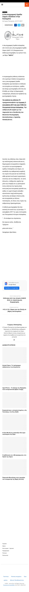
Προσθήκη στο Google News (11, 288)
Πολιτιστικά (5, 12)
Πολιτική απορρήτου (16, 576)
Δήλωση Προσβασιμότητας (17, 580)
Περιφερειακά (5, 550)
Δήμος (4, 546)
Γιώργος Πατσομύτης (9, 21)
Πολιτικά (4, 553)
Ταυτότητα (6, 576)
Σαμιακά (4, 543)
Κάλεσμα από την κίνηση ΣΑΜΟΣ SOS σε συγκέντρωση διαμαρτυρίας (14, 300)
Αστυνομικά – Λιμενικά (8, 548)
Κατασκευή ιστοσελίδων (9, 585)
